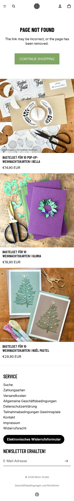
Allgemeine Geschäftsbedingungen (30, 401)
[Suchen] (13, 6)
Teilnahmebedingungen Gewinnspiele (31, 412)
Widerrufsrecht (14, 428)
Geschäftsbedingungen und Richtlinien (37, 485)
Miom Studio (42, 477)
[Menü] (4, 6)
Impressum (11, 423)
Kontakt (9, 417)
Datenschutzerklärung (20, 406)
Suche (8, 385)
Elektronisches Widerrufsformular (34, 439)
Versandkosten (14, 396)
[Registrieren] (66, 461)
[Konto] (60, 6)
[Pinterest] (37, 494)
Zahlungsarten (14, 390)
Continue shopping (37, 59)
